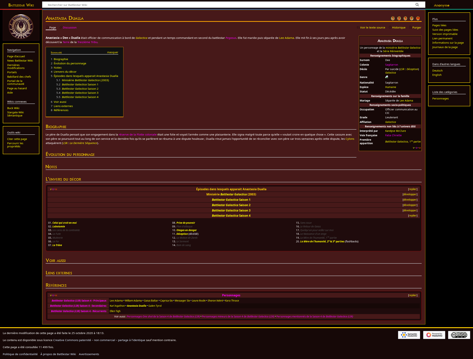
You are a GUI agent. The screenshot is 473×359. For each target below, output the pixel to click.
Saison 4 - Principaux (79, 300)
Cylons (350, 138)
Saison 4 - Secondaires (78, 305)
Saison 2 (245, 205)
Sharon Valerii (215, 300)
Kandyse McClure (395, 131)
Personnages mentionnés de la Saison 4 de (314, 316)
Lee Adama (406, 100)
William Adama (133, 300)
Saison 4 (245, 215)
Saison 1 (245, 199)
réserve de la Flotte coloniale (138, 134)
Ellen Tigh (115, 311)
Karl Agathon (117, 305)
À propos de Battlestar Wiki (58, 354)
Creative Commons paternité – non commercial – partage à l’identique (99, 340)
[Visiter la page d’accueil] (21, 26)
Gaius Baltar (151, 300)
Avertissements (89, 354)
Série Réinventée (393, 51)
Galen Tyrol (154, 305)
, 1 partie (403, 141)
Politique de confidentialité (20, 354)
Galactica (390, 72)
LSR (402, 69)
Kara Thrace (232, 300)
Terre (66, 42)
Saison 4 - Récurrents (78, 311)
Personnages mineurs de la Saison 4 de (238, 316)
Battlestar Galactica (233, 194)
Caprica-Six (166, 300)
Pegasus (231, 38)
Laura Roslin (199, 300)
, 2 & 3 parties (322, 241)
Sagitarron (391, 64)
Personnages (231, 295)
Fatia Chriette (393, 135)
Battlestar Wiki (21, 5)
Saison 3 (245, 210)
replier (413, 189)
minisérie (403, 47)
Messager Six (182, 300)
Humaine (390, 87)
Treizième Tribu (87, 42)
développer (410, 194)
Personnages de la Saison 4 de (163, 316)
